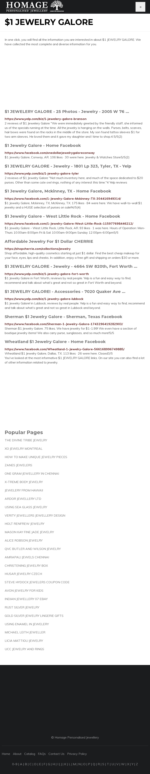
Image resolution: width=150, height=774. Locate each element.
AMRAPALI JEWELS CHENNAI (27, 557)
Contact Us (56, 754)
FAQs (42, 754)
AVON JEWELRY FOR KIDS (24, 590)
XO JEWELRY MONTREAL (23, 448)
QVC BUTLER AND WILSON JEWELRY (33, 549)
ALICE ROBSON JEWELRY (24, 540)
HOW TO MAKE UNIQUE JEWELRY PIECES (36, 457)
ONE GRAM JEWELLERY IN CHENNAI (32, 473)
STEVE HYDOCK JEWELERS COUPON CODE (37, 582)
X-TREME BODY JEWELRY (24, 482)
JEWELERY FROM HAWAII (24, 490)
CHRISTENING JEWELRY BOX (26, 565)
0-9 (14, 764)
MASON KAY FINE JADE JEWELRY (29, 532)
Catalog (29, 754)
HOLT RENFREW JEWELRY (24, 524)
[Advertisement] (75, 77)
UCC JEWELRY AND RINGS (24, 649)
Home (6, 754)
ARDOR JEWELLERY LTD (23, 499)
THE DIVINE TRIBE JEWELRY (26, 440)
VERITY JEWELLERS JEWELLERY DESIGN (35, 515)
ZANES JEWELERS (18, 465)
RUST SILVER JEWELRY (22, 607)
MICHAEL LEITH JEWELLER (25, 632)
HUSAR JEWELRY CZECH (23, 574)
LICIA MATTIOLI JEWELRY (24, 641)
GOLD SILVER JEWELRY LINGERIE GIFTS (34, 616)
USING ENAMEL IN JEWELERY (27, 624)
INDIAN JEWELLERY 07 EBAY (26, 599)
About (17, 754)
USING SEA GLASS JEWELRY (26, 507)
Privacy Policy (77, 754)
